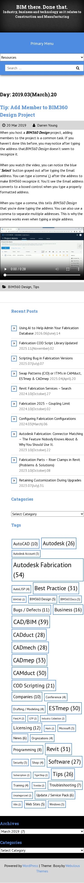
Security (20, 762)
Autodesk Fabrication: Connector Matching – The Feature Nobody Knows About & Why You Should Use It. (51, 439)
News (20, 738)
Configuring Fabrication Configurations (47, 418)
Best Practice (56, 588)
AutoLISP (21, 589)
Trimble (38, 785)
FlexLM (18, 718)
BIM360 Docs (70, 599)
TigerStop (41, 775)
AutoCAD (25, 543)
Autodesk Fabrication (42, 569)
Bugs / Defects (31, 610)
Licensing (27, 728)
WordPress (30, 865)
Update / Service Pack (55, 795)
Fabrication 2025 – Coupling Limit (44, 403)
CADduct (29, 634)
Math (49, 728)
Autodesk (59, 543)
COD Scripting (33, 685)
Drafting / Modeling (28, 709)
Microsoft (66, 728)
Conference (56, 697)
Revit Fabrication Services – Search (45, 388)
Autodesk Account (26, 553)
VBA (17, 804)
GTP (33, 718)
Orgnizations (42, 738)
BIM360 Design (19, 286)
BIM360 (19, 599)
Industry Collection (53, 718)
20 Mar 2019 (16, 125)
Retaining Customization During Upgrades (50, 480)
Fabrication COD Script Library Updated (48, 343)
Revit (58, 749)
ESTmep (64, 708)
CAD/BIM (30, 622)
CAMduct (29, 673)
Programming (27, 749)
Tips (36, 286)
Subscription (21, 775)
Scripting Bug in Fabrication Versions (46, 358)
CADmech (30, 647)
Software (64, 761)
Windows (57, 804)
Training (20, 785)
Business (68, 609)
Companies (27, 696)
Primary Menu (42, 43)
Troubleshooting (65, 785)
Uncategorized (22, 795)
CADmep (29, 660)
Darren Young (46, 125)
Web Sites (35, 804)
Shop (37, 762)
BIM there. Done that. (42, 7)
